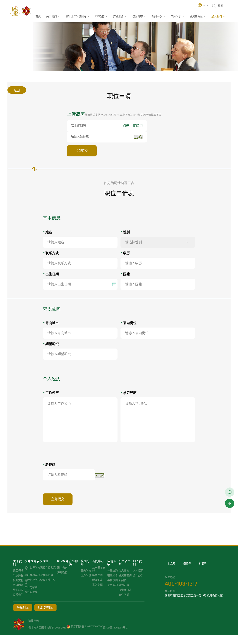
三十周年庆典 (98, 569)
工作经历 (51, 393)
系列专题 (97, 585)
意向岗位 (128, 323)
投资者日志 (125, 590)
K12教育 (99, 16)
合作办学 (138, 575)
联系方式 (51, 253)
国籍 (125, 274)
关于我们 (51, 16)
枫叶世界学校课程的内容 (39, 575)
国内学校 (86, 570)
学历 (125, 253)
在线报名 (112, 575)
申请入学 (176, 16)
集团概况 (18, 570)
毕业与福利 (31, 587)
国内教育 (62, 567)
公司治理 (124, 585)
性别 (125, 232)
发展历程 (18, 575)
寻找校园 (112, 580)
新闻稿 (122, 580)
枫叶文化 (18, 580)
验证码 (49, 464)
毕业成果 (18, 590)
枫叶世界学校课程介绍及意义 (40, 569)
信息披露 (124, 570)
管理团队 (18, 585)
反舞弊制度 (45, 607)
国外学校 (86, 575)
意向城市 (51, 323)
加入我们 (216, 16)
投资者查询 (125, 575)
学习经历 (128, 393)
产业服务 (118, 16)
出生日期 (51, 274)
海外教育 (62, 572)
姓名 (47, 232)
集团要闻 (97, 575)
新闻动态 (97, 580)
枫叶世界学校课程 (75, 16)
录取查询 (112, 585)
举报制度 (23, 607)
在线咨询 (112, 570)
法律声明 (33, 620)
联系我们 (18, 595)
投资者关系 (196, 16)
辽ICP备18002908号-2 (115, 627)
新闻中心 (157, 16)
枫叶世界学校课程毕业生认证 (40, 581)
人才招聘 (138, 570)
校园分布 (137, 16)
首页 (38, 16)
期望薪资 (51, 344)
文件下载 (124, 595)
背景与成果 (31, 592)
